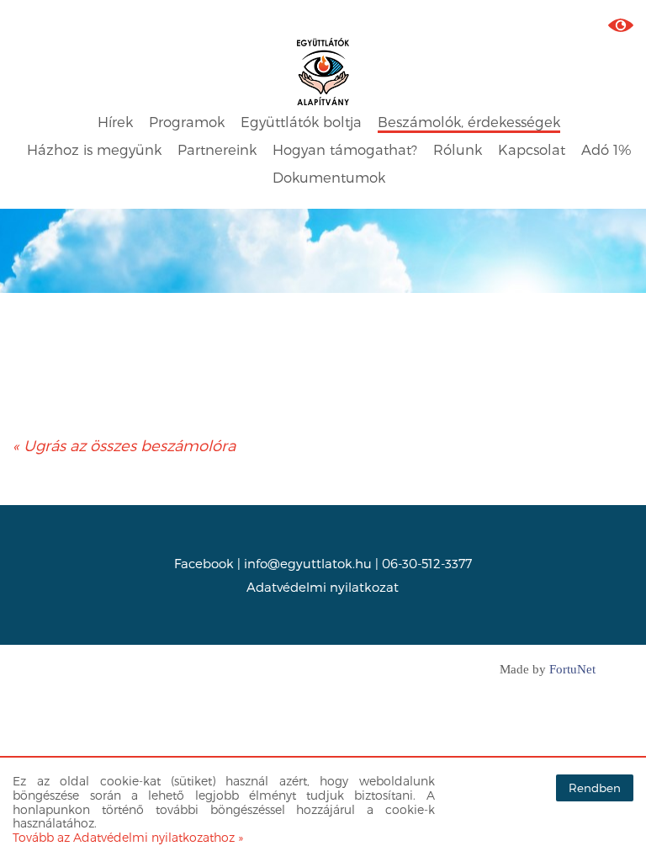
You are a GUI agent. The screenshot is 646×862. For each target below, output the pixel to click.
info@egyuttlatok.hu (308, 563)
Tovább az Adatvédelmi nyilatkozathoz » (128, 837)
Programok (187, 122)
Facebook (204, 563)
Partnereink (217, 149)
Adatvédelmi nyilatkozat (322, 586)
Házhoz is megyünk (94, 149)
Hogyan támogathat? (345, 149)
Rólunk (457, 149)
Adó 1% (606, 149)
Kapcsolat (531, 149)
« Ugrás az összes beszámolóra (124, 445)
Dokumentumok (329, 177)
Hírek (115, 122)
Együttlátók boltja (301, 122)
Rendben (595, 787)
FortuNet (572, 669)
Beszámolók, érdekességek (469, 122)
